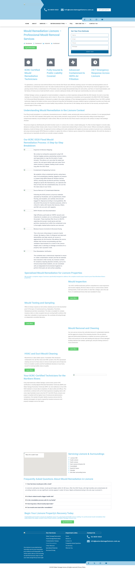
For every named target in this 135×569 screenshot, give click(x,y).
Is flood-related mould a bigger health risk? (40, 496)
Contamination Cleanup (52, 541)
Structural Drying (50, 550)
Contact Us (93, 23)
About (34, 23)
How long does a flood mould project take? (40, 504)
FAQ (71, 23)
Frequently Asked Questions (73, 543)
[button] (67, 484)
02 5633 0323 (53, 10)
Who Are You (79, 23)
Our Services (69, 545)
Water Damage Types (57, 23)
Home (27, 23)
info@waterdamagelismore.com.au (78, 10)
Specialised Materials (52, 548)
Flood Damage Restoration (53, 538)
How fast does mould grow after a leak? (39, 484)
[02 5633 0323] (45, 9)
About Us (68, 538)
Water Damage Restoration (53, 536)
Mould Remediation (51, 543)
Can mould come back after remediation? (39, 507)
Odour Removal (50, 545)
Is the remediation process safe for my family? (41, 500)
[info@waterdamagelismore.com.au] (62, 9)
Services (42, 23)
